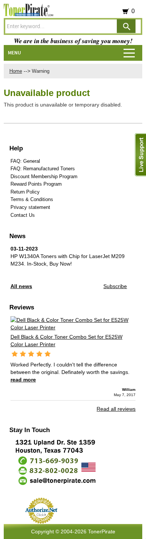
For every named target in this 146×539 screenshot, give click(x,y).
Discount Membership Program (43, 176)
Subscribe (115, 286)
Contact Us (22, 215)
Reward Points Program (36, 184)
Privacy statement (30, 207)
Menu (14, 53)
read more (23, 380)
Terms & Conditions (31, 199)
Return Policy (25, 192)
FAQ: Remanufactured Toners (42, 168)
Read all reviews (116, 409)
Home (15, 71)
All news (21, 286)
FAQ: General (25, 161)
